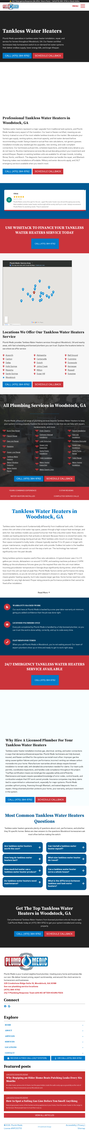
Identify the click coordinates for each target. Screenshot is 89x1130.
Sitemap (81, 1128)
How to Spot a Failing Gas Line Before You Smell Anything (41, 1101)
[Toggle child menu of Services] (83, 1042)
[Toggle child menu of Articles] (83, 1036)
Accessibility (71, 1125)
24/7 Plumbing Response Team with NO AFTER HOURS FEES (33, 993)
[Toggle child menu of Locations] (83, 1047)
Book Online (75, 1)
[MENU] (82, 6)
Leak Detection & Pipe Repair (17, 1074)
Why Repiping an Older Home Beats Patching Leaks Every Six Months (44, 1079)
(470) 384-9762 (61, 1)
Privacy (81, 1125)
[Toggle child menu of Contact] (83, 1053)
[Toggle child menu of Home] (83, 1025)
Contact (9, 1053)
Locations (10, 1047)
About (8, 1030)
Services (10, 1041)
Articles (10, 1036)
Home (8, 1025)
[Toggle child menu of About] (83, 1030)
